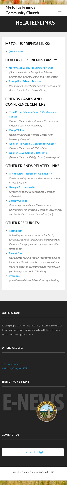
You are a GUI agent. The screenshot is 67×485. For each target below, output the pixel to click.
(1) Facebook (16, 51)
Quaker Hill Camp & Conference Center (32, 143)
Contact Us (30, 452)
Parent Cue (15, 253)
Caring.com (15, 230)
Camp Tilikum (17, 130)
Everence (14, 275)
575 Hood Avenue (11, 363)
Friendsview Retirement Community (30, 173)
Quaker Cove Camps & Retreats (28, 152)
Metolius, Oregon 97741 (15, 368)
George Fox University (22, 187)
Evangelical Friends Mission (25, 81)
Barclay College (18, 200)
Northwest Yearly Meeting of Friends (31, 67)
